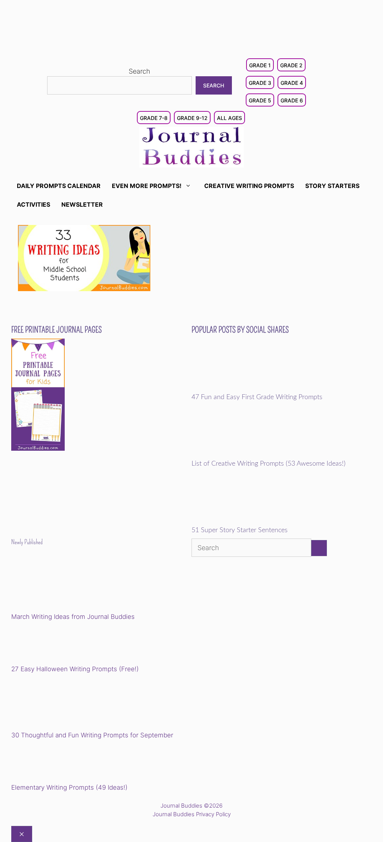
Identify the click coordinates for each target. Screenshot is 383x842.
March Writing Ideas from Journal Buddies (73, 616)
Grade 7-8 (154, 118)
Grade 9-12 (192, 118)
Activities (33, 204)
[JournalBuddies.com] (191, 146)
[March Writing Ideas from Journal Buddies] (63, 584)
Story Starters (332, 185)
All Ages (229, 118)
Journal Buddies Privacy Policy (192, 814)
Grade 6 (292, 100)
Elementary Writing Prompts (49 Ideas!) (69, 787)
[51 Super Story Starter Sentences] (243, 521)
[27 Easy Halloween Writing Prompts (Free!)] (49, 643)
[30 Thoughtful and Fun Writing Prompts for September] (63, 703)
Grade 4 (292, 83)
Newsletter (82, 204)
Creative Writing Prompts (249, 185)
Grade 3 (260, 83)
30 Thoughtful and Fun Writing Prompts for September (92, 735)
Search (139, 71)
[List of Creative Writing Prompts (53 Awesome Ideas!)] (243, 455)
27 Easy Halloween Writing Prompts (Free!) (75, 669)
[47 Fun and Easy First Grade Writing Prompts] (243, 388)
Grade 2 (291, 65)
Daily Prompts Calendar (59, 185)
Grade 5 (260, 100)
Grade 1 (260, 65)
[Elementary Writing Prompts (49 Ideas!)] (49, 762)
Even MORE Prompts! (146, 185)
